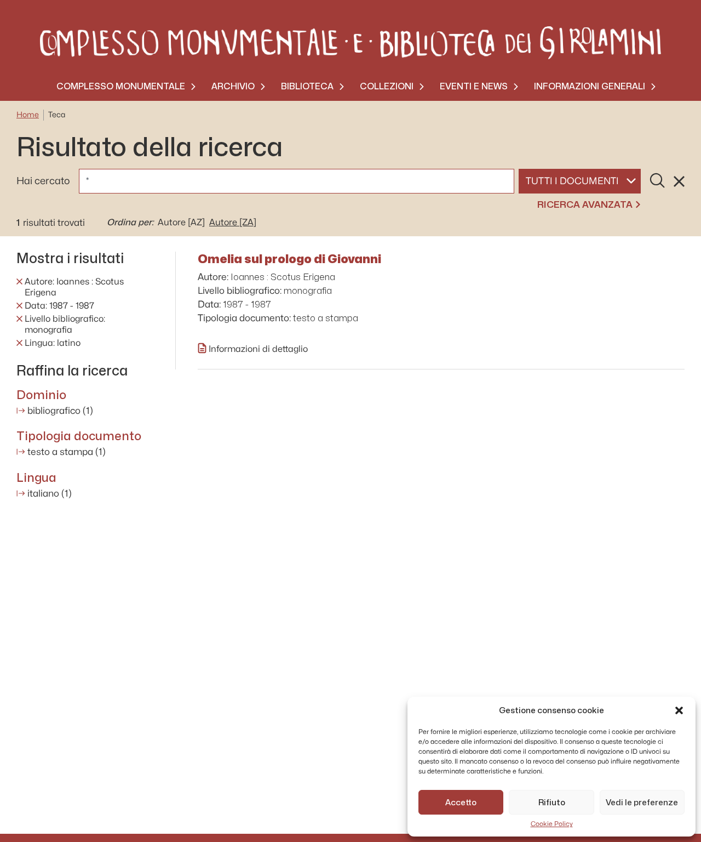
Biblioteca (307, 86)
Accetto (460, 802)
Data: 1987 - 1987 (59, 305)
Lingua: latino (53, 343)
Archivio (233, 86)
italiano (49, 493)
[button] (679, 710)
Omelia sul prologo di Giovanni (289, 259)
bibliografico (60, 411)
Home (27, 114)
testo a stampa (66, 452)
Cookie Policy (552, 824)
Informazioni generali (589, 86)
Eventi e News (474, 86)
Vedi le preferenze (642, 802)
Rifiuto (551, 802)
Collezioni (386, 86)
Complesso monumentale (120, 86)
